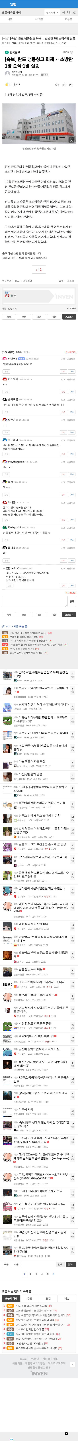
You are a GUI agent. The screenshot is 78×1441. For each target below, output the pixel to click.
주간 (29, 1298)
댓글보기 (69, 614)
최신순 (27, 352)
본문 (24, 317)
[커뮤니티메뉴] (4, 4)
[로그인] (67, 4)
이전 (39, 317)
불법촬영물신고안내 (39, 1367)
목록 (9, 317)
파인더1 (6, 43)
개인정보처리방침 (35, 1363)
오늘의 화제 (11, 1298)
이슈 (66, 1298)
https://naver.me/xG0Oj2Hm (17, 364)
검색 (60, 1264)
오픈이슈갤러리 (11, 12)
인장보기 (12, 308)
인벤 (13, 4)
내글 (10, 19)
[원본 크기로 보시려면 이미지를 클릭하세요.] (39, 148)
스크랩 (70, 280)
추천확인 (6, 280)
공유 (61, 280)
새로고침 (71, 352)
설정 (55, 1358)
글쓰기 (74, 12)
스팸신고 (27, 280)
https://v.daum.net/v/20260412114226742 (27, 573)
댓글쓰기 (69, 317)
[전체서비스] (73, 4)
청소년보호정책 (57, 1363)
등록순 (19, 352)
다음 (54, 317)
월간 (48, 1298)
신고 (17, 280)
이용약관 (17, 1363)
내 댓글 (39, 19)
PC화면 (35, 1358)
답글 (6, 371)
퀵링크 (46, 1358)
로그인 (23, 1358)
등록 (72, 601)
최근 (6, 1264)
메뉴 (4, 308)
